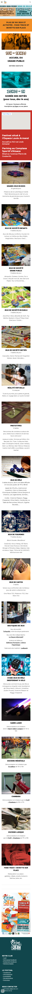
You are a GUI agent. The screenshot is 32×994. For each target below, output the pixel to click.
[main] (16, 25)
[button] (2, 2)
